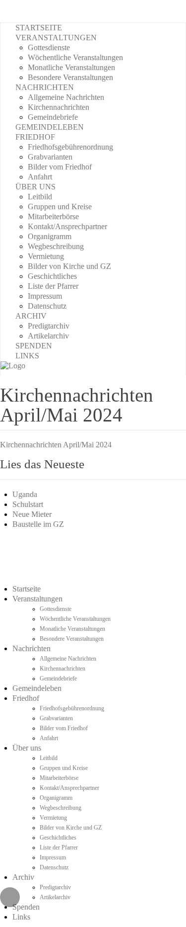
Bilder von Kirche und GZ (69, 266)
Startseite (38, 27)
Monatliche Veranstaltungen (71, 67)
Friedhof (35, 137)
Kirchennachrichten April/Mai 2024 (56, 444)
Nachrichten (44, 87)
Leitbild (40, 196)
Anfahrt (40, 176)
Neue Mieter (32, 514)
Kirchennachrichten (58, 107)
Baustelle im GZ (38, 524)
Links (27, 355)
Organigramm (49, 236)
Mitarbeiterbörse (53, 216)
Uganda (24, 494)
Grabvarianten (50, 157)
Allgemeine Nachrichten (66, 97)
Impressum (45, 296)
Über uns (35, 186)
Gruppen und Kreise (60, 206)
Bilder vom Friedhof (60, 167)
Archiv (31, 316)
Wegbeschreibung (56, 246)
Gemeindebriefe (53, 117)
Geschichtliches (52, 276)
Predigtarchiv (48, 326)
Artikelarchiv (48, 336)
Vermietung (46, 256)
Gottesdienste (49, 47)
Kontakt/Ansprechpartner (67, 226)
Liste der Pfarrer (53, 286)
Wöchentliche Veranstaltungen (75, 57)
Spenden (33, 345)
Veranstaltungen (56, 37)
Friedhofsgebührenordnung (70, 147)
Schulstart (27, 504)
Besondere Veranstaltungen (70, 77)
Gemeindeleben (49, 127)
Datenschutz (47, 306)
